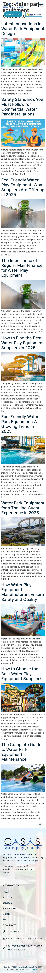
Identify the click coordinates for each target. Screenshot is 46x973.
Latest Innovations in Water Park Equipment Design (22, 28)
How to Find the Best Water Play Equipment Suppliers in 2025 (22, 342)
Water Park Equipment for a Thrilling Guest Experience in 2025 (22, 507)
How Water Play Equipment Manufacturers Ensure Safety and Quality (22, 592)
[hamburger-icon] (41, 5)
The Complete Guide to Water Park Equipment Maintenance (21, 752)
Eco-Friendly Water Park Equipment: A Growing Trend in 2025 (20, 424)
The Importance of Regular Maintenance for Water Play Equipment (22, 268)
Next (41, 824)
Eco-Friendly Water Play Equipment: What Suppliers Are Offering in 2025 (22, 187)
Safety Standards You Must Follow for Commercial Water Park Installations (22, 106)
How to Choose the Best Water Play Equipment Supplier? (21, 673)
